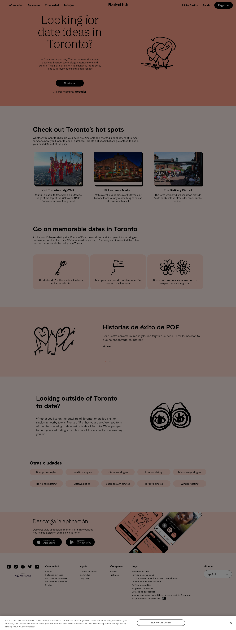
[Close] (230, 622)
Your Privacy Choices (161, 622)
